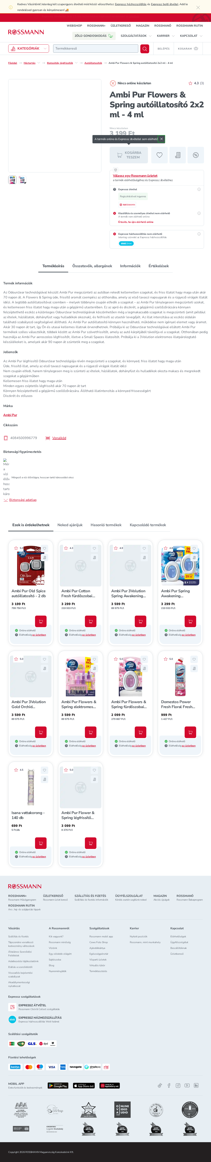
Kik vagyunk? (56, 936)
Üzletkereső (177, 953)
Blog (51, 965)
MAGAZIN (142, 26)
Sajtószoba (55, 959)
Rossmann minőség (60, 942)
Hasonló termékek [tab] (106, 524)
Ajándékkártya (97, 948)
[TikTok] (159, 1085)
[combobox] (95, 48)
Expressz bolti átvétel (164, 4)
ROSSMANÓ (162, 26)
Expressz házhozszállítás (131, 4)
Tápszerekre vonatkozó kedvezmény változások (21, 944)
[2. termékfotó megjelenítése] (22, 180)
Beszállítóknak (178, 948)
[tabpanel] (105, 391)
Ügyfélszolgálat (179, 942)
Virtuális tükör (97, 965)
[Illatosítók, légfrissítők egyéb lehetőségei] (76, 62)
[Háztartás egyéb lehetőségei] (38, 62)
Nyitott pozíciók (138, 936)
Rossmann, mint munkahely (145, 942)
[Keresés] (144, 48)
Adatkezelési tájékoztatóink (23, 961)
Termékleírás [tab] (53, 265)
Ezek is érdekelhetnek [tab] (30, 524)
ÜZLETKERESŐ (121, 26)
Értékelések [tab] (159, 265)
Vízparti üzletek (98, 959)
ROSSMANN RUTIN (189, 26)
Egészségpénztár (98, 953)
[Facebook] (168, 1085)
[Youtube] (187, 1085)
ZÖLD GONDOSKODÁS (91, 36)
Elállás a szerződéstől (20, 967)
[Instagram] (178, 1085)
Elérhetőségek (178, 936)
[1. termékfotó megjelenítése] (12, 180)
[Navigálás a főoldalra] (26, 32)
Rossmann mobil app (101, 936)
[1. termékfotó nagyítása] (54, 125)
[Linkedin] (196, 1085)
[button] (136, 36)
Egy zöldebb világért (60, 953)
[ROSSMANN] (24, 886)
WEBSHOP (74, 26)
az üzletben (39, 634)
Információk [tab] (130, 265)
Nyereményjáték (57, 971)
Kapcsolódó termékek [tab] (148, 524)
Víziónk (53, 948)
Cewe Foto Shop (98, 942)
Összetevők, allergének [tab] (92, 265)
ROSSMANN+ (96, 26)
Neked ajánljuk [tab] (69, 524)
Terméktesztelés (98, 971)
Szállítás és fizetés (18, 936)
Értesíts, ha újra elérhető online (136, 222)
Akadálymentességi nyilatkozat (19, 984)
